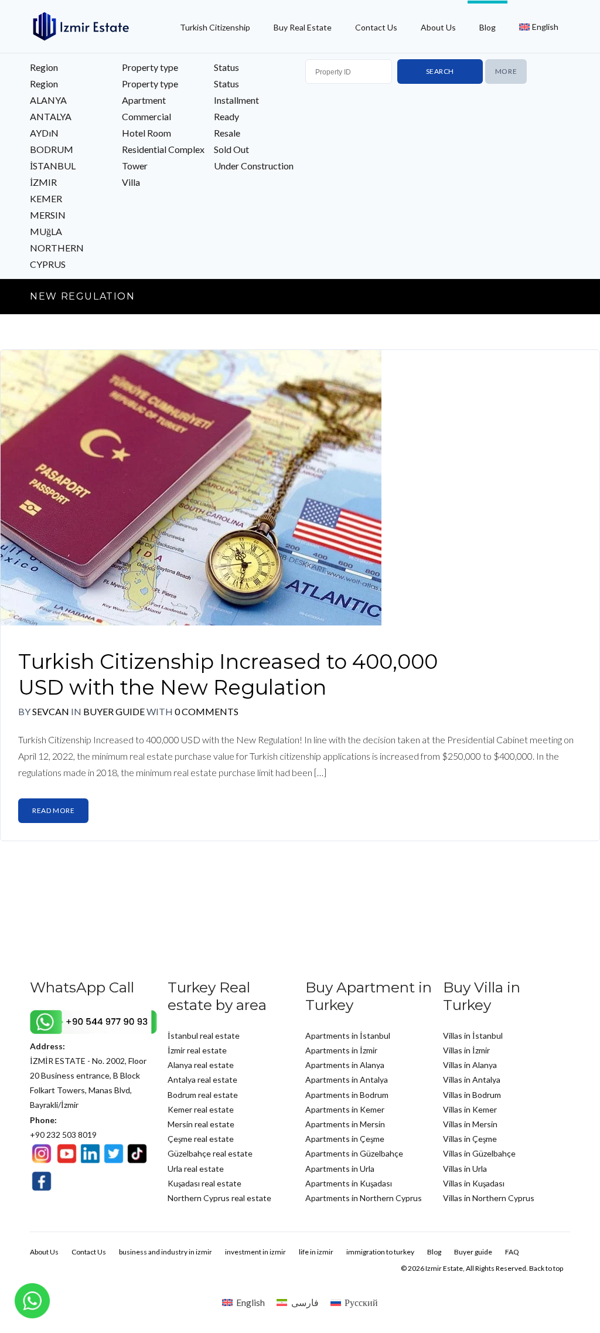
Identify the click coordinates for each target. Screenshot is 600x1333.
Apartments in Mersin (345, 1124)
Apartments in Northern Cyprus (363, 1198)
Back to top (546, 1268)
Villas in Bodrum (472, 1095)
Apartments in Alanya (344, 1065)
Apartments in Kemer (344, 1109)
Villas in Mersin (470, 1124)
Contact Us (376, 27)
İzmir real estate (197, 1050)
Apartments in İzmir (341, 1050)
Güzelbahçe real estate (210, 1153)
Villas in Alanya (470, 1065)
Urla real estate (196, 1169)
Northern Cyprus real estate (219, 1198)
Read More (53, 810)
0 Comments (206, 711)
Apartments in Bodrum (346, 1095)
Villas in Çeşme (470, 1139)
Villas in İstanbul (473, 1035)
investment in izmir (255, 1251)
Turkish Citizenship (215, 27)
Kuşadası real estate (204, 1183)
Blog (487, 27)
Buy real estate (303, 27)
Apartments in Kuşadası (348, 1183)
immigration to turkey (380, 1251)
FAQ (512, 1251)
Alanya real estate (201, 1065)
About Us (438, 27)
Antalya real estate (202, 1079)
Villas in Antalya (471, 1079)
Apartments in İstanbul (347, 1035)
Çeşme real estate (201, 1139)
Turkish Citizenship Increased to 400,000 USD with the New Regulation (228, 674)
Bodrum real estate (203, 1095)
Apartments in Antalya (346, 1079)
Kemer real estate (201, 1109)
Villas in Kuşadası (473, 1183)
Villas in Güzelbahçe (479, 1153)
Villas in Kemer (470, 1109)
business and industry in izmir (165, 1251)
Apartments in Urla (339, 1169)
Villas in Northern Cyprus (488, 1198)
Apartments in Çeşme (344, 1139)
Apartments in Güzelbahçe (354, 1153)
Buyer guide (114, 711)
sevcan (50, 711)
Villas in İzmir (466, 1050)
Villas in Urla (465, 1169)
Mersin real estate (201, 1124)
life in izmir (316, 1251)
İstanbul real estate (204, 1035)
